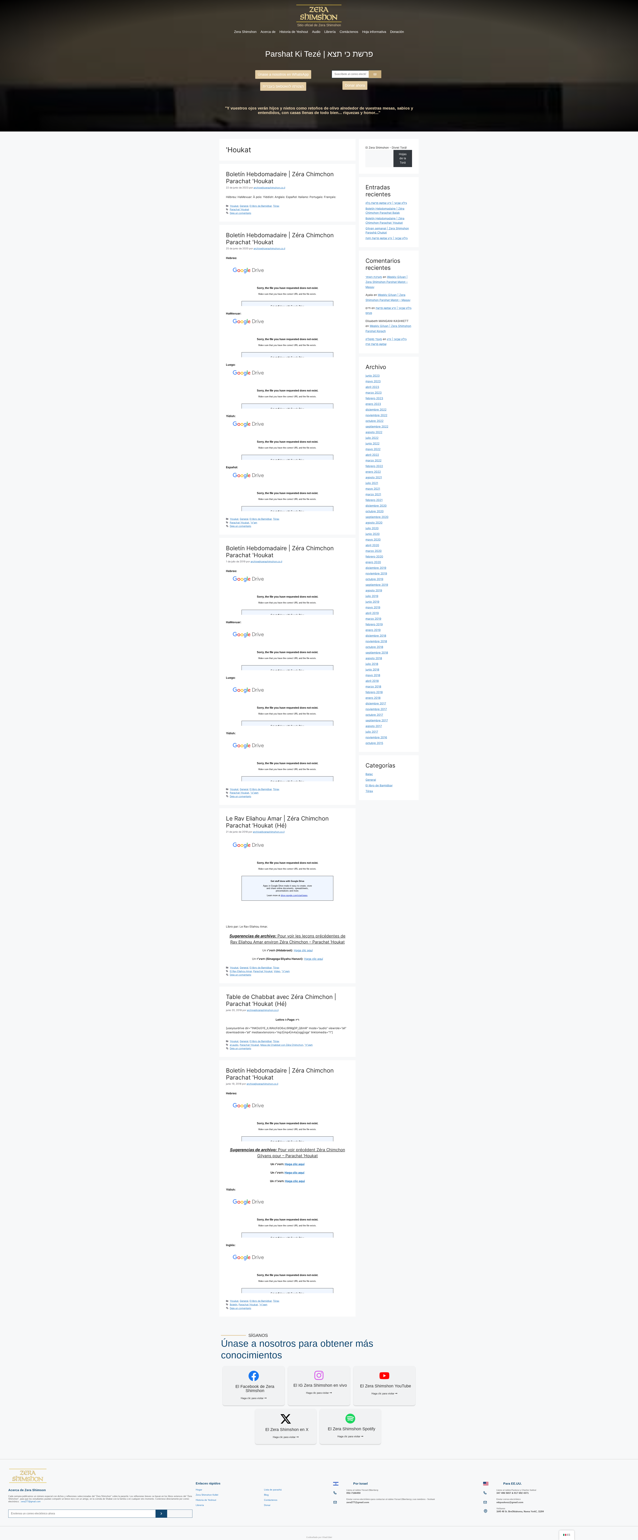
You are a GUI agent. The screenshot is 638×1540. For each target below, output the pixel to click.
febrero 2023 (374, 398)
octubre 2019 (374, 579)
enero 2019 (373, 630)
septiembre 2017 (377, 720)
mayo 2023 (373, 381)
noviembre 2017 (376, 709)
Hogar (199, 1489)
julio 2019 (372, 596)
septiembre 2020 (377, 517)
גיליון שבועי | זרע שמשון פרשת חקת (387, 238)
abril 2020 (372, 545)
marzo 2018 (373, 686)
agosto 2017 (374, 726)
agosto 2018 (374, 658)
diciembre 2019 (376, 568)
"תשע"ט (254, 792)
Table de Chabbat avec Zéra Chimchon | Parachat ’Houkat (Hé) (281, 1000)
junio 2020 (373, 534)
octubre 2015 (374, 743)
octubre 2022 (374, 421)
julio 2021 (372, 483)
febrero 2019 (374, 624)
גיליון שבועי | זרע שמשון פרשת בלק (386, 203)
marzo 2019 (373, 618)
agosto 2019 (374, 590)
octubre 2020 (375, 511)
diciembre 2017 (376, 703)
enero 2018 (373, 698)
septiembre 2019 (377, 584)
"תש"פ (253, 522)
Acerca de (268, 31)
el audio (234, 1044)
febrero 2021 (374, 500)
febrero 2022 (374, 466)
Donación (397, 31)
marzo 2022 (373, 460)
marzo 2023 (374, 392)
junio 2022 (372, 443)
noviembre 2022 (376, 415)
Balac (369, 774)
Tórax (276, 205)
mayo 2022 (373, 449)
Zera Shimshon (245, 31)
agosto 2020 (374, 522)
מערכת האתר (374, 277)
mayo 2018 (373, 675)
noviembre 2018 (376, 641)
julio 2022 (372, 438)
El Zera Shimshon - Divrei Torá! (386, 147)
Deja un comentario (240, 213)
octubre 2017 (374, 714)
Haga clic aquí (303, 950)
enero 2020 (373, 562)
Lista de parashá (273, 1489)
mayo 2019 (373, 607)
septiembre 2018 (377, 652)
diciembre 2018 (376, 635)
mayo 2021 (373, 488)
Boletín (233, 1304)
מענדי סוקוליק (374, 339)
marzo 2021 (373, 494)
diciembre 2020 (376, 505)
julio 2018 (372, 664)
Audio (316, 31)
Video (277, 971)
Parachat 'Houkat (239, 209)
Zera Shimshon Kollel (207, 1494)
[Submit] (161, 1514)
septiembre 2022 (377, 426)
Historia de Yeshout (293, 31)
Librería (330, 31)
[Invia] (375, 74)
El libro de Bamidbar (261, 205)
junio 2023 (373, 375)
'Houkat (234, 205)
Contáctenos (349, 31)
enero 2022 (373, 471)
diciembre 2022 (376, 409)
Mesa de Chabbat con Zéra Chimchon (281, 1044)
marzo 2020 (374, 551)
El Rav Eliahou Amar (241, 971)
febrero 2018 (374, 692)
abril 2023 (372, 387)
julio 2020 (372, 528)
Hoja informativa (374, 31)
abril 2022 (372, 454)
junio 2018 (372, 669)
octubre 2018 (374, 647)
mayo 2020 (373, 539)
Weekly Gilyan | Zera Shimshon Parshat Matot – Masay (387, 282)
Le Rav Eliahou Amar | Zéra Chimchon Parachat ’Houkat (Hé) (277, 822)
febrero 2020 (374, 556)
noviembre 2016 (376, 737)
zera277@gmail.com (31, 1501)
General (244, 205)
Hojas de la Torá (403, 158)
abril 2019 (372, 613)
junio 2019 (372, 601)
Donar (267, 1505)
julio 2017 (372, 731)
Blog (266, 1494)
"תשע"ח (286, 971)
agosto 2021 (374, 477)
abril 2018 (372, 681)
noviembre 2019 (376, 573)
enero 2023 (373, 404)
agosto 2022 (374, 432)
